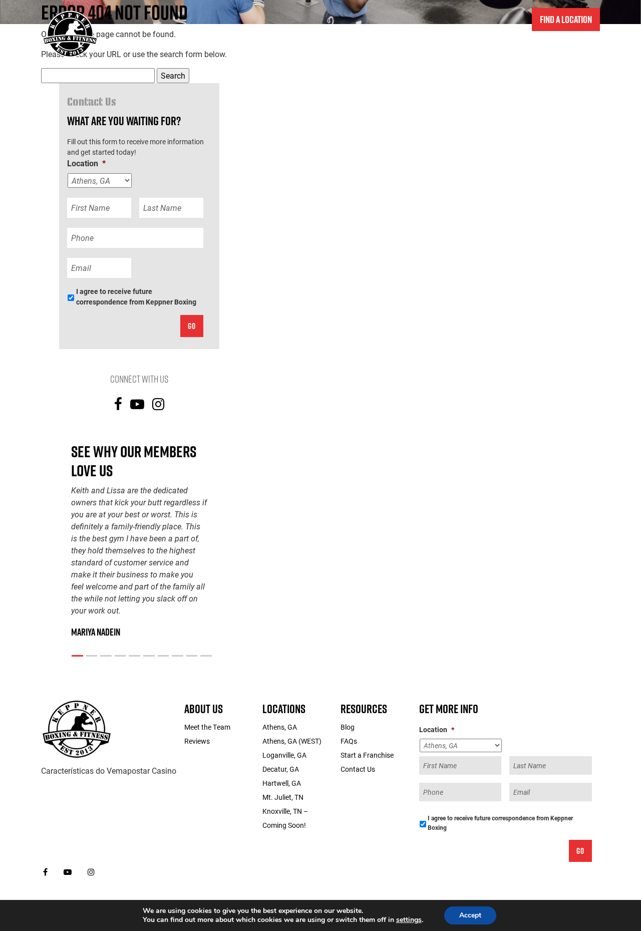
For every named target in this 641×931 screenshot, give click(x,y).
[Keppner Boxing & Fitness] (76, 728)
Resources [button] (575, 49)
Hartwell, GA (281, 783)
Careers (467, 49)
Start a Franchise (519, 49)
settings (409, 919)
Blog (348, 727)
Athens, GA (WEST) (292, 741)
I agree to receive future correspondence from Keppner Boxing (136, 296)
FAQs (349, 741)
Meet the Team (207, 727)
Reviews (197, 741)
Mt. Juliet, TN (282, 797)
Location (86, 163)
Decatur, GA (280, 769)
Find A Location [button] (566, 20)
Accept (470, 915)
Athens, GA (279, 727)
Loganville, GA (284, 755)
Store (390, 49)
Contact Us (427, 49)
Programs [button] (350, 49)
